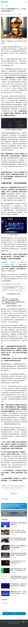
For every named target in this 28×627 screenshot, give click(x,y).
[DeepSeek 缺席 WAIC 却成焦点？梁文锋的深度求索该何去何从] (5, 540)
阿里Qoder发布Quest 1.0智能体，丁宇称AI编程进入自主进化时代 (18, 569)
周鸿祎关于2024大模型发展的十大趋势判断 (18, 546)
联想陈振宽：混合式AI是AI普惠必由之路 (18, 523)
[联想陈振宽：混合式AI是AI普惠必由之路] (5, 524)
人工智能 (19, 14)
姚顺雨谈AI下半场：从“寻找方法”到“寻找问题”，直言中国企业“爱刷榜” (18, 592)
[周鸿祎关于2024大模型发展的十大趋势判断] (5, 547)
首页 (2, 5)
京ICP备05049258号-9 (17, 621)
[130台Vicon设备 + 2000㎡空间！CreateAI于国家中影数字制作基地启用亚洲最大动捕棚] (5, 532)
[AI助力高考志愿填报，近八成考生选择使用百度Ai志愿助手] (5, 578)
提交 (14, 613)
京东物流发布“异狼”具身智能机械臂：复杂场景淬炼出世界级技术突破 (18, 554)
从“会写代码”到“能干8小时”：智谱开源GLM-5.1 (18, 562)
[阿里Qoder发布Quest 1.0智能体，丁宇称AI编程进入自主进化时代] (5, 570)
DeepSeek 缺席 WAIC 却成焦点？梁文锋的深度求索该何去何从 (18, 539)
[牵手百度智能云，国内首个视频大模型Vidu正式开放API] (5, 585)
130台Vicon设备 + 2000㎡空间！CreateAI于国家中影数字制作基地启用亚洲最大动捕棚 (18, 531)
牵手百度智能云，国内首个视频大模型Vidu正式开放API (18, 584)
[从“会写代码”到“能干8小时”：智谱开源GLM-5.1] (5, 563)
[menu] (25, 2)
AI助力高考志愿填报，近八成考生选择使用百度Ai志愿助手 (18, 577)
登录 (3, 611)
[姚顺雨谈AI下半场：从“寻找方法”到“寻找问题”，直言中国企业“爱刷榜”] (5, 593)
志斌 (2, 14)
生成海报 (5, 499)
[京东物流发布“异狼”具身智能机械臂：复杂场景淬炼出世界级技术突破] (5, 555)
